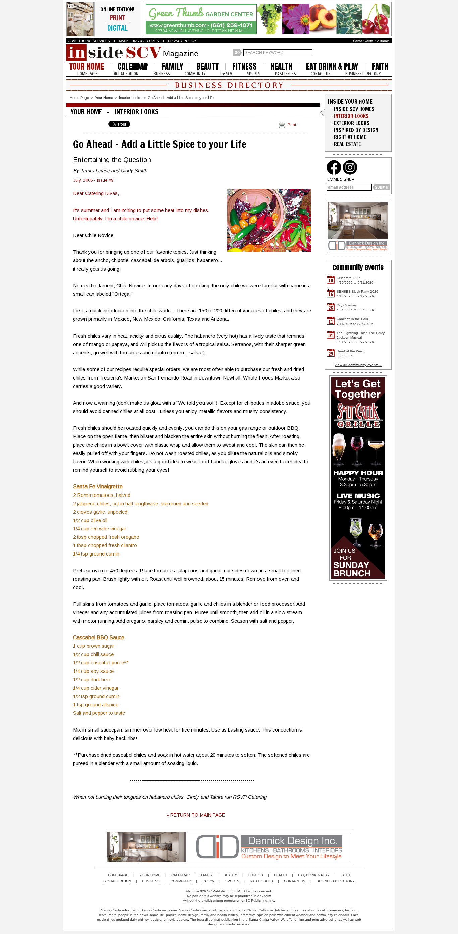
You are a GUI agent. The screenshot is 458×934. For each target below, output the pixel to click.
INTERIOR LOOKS (351, 116)
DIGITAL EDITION (125, 73)
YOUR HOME (86, 66)
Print (292, 125)
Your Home (104, 98)
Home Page (79, 98)
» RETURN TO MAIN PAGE (195, 815)
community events (358, 267)
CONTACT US (320, 73)
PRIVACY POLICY (182, 41)
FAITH (380, 66)
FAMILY (172, 66)
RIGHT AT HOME (350, 137)
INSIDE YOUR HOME (350, 101)
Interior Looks (130, 98)
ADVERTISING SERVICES (89, 41)
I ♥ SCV (226, 73)
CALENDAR (133, 66)
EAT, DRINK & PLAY (314, 875)
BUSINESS (162, 73)
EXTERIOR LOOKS (351, 123)
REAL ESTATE (347, 144)
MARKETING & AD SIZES (139, 41)
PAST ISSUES (285, 73)
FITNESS (244, 66)
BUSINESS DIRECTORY (363, 73)
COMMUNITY (195, 73)
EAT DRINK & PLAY (332, 66)
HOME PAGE (87, 73)
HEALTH (281, 66)
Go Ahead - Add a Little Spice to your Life (181, 98)
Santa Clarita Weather (388, 52)
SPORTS (253, 73)
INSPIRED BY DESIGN (356, 130)
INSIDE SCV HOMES (354, 109)
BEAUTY (208, 66)
